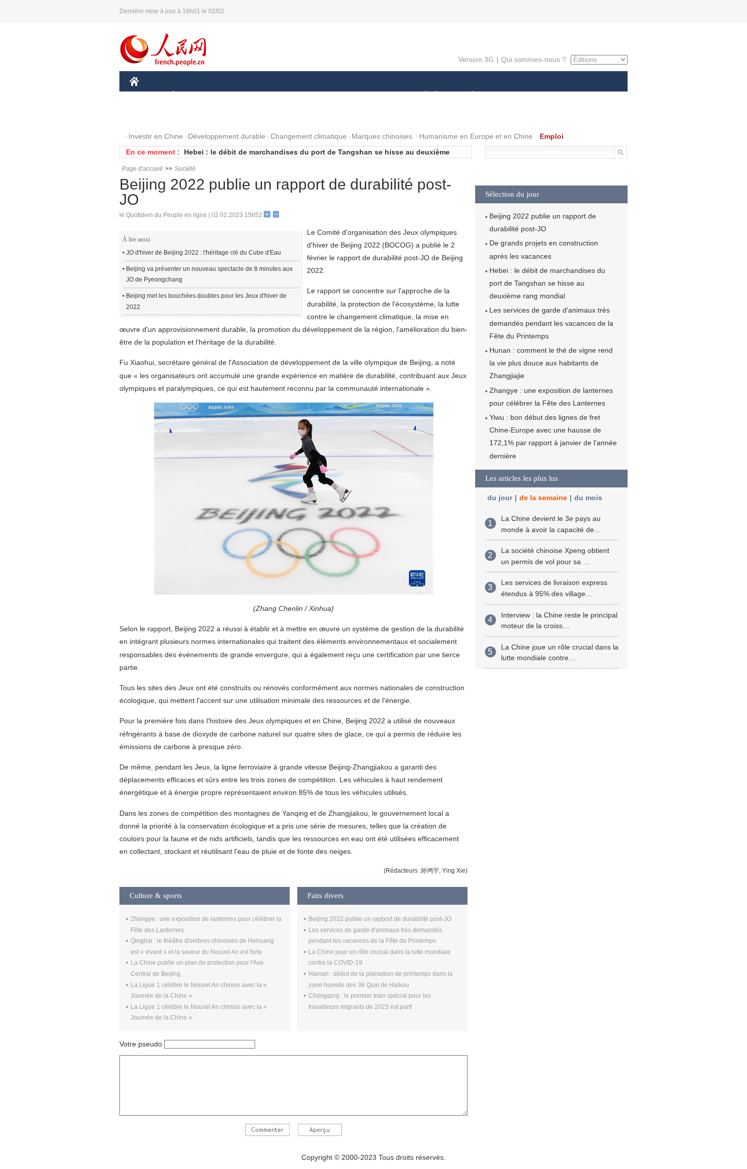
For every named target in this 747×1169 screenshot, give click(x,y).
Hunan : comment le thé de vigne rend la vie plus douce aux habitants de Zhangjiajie (551, 363)
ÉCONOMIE (192, 95)
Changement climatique (308, 136)
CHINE (147, 95)
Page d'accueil (142, 168)
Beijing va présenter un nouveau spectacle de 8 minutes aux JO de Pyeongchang (209, 274)
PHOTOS (195, 116)
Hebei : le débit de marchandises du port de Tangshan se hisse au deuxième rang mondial (547, 283)
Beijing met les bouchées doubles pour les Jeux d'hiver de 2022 (206, 301)
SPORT (508, 95)
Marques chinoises (382, 136)
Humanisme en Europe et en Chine (476, 136)
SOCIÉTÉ (421, 95)
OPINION (152, 116)
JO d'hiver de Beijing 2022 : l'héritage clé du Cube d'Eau (203, 252)
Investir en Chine (156, 136)
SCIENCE (328, 95)
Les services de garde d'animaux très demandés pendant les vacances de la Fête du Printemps (551, 323)
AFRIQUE (283, 95)
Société (185, 168)
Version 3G (476, 59)
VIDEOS (237, 116)
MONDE (239, 95)
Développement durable (226, 136)
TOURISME (552, 95)
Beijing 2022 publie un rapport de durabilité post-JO (379, 918)
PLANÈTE (466, 95)
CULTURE (375, 95)
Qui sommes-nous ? (533, 59)
